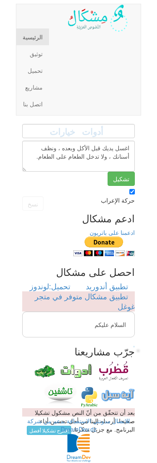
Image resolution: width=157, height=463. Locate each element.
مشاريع (34, 87)
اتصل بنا (33, 104)
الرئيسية (33, 37)
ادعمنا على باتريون (112, 232)
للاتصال (121, 421)
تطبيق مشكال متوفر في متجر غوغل (85, 301)
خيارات (62, 131)
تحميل (35, 70)
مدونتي (102, 421)
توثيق (36, 53)
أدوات (92, 131)
